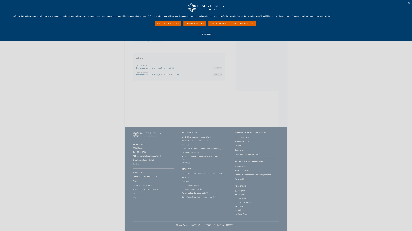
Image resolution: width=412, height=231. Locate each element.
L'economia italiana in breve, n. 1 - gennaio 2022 (155, 68)
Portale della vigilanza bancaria (194, 193)
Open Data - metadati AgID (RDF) (247, 154)
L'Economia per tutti (189, 153)
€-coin (184, 177)
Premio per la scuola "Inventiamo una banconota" (200, 149)
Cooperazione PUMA (190, 185)
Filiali (135, 181)
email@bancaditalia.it (146, 160)
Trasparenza (240, 166)
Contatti (136, 164)
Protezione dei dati (242, 170)
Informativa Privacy (242, 137)
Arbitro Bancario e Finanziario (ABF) (195, 141)
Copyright (239, 150)
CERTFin (185, 181)
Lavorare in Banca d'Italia (142, 185)
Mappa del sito (138, 172)
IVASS (184, 145)
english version (206, 35)
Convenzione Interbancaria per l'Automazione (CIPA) (202, 174)
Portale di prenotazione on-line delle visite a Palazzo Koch (202, 157)
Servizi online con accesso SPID (145, 177)
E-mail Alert (242, 214)
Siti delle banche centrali (191, 189)
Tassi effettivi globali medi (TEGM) (146, 190)
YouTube (241, 194)
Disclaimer (239, 146)
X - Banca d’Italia (244, 198)
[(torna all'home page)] (147, 135)
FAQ (134, 198)
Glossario (136, 194)
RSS (239, 210)
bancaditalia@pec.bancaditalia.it (149, 156)
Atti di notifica (240, 179)
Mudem (185, 163)
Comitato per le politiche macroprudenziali (198, 197)
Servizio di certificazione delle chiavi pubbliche (253, 175)
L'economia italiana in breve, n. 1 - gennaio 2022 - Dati (157, 75)
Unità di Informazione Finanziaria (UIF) (196, 137)
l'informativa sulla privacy (157, 16)
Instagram (241, 191)
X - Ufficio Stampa (244, 202)
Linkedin (241, 206)
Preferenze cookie (242, 141)
